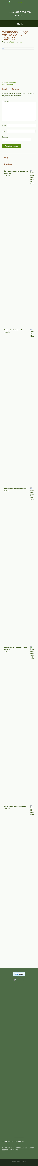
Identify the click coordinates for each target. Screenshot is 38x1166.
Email (4, 131)
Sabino (19, 1161)
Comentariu (6, 101)
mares (20, 42)
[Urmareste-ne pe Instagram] (20, 18)
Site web (5, 137)
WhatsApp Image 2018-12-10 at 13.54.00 (10, 83)
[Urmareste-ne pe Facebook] (18, 18)
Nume (4, 126)
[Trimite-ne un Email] (16, 18)
